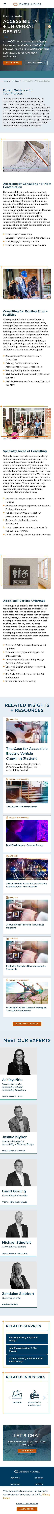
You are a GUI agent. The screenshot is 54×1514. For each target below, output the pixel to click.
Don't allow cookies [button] (27, 1504)
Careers (39, 1484)
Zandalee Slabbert (18, 1294)
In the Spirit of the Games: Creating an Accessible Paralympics (26, 1009)
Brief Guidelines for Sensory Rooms (24, 845)
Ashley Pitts (12, 1080)
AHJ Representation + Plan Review (23, 1349)
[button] (27, 27)
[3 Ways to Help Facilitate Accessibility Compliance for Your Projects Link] (27, 869)
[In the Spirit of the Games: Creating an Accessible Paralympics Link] (27, 993)
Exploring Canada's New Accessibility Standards (26, 967)
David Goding (14, 1191)
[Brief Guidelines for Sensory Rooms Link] (27, 831)
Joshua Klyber (14, 1137)
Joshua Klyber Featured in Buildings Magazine (25, 926)
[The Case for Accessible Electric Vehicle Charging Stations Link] (27, 732)
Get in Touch (27, 1451)
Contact (39, 1478)
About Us (15, 1478)
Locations (15, 1484)
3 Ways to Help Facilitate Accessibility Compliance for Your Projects (26, 885)
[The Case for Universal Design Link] (27, 792)
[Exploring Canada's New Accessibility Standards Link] (27, 952)
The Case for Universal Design (22, 807)
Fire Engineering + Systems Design (23, 1339)
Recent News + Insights (27, 1024)
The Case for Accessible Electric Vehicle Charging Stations (27, 753)
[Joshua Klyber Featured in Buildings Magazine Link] (27, 910)
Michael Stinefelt (16, 1242)
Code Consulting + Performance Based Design (26, 1360)
